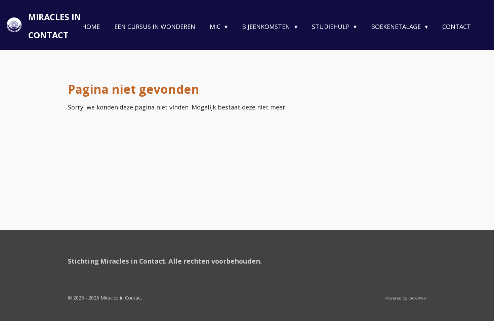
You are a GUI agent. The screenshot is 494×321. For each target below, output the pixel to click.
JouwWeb (417, 298)
